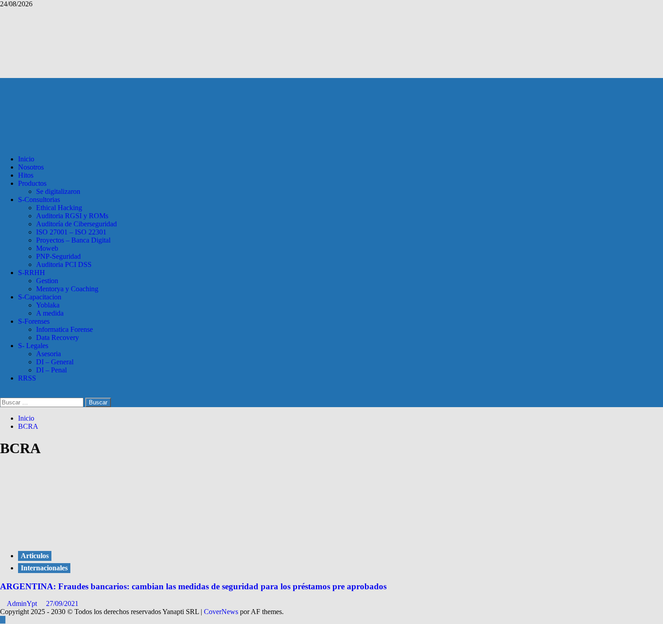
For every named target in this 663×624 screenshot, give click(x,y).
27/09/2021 (62, 603)
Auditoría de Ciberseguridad (76, 224)
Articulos (35, 556)
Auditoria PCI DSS (64, 264)
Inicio (26, 159)
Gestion (47, 280)
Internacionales (44, 568)
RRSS (27, 378)
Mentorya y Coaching (67, 289)
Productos (32, 183)
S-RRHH (31, 272)
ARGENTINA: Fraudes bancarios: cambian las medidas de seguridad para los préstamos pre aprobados (193, 586)
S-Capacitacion (39, 297)
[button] (2, 393)
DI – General (55, 362)
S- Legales (33, 345)
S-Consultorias (39, 199)
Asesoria (48, 354)
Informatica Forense (64, 329)
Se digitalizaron (58, 191)
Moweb (47, 248)
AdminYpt (23, 603)
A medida (50, 313)
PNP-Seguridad (58, 256)
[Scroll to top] (2, 620)
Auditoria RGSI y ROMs (72, 216)
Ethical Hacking (59, 207)
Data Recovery (57, 337)
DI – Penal (51, 370)
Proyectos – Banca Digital (73, 240)
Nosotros (31, 167)
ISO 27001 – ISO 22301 (71, 232)
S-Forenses (34, 321)
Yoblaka (48, 305)
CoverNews (221, 611)
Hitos (25, 175)
